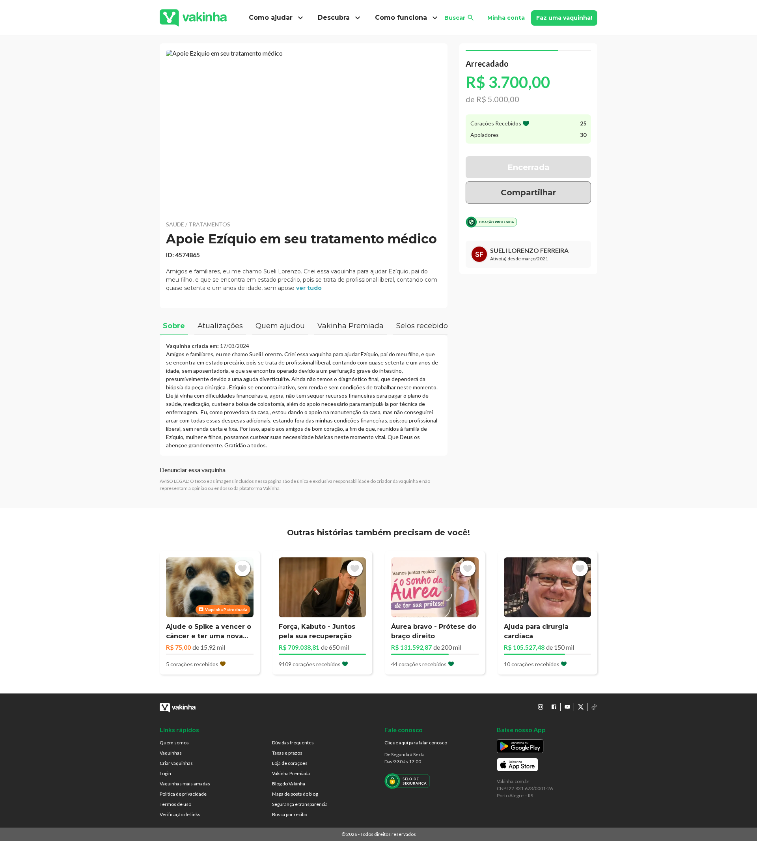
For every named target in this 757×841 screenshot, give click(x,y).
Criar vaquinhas (176, 763)
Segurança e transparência (300, 804)
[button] (303, 130)
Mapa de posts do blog (295, 794)
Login (165, 773)
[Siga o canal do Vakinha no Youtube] (567, 707)
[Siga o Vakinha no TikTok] (594, 707)
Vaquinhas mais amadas (185, 784)
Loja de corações (290, 763)
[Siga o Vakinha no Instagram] (540, 707)
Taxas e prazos (287, 753)
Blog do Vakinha (288, 784)
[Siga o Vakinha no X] (581, 707)
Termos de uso (175, 804)
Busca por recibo (289, 814)
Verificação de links (180, 814)
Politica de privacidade (183, 794)
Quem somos (174, 743)
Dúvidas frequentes (293, 743)
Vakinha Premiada (291, 773)
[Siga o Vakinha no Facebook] (554, 707)
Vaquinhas (171, 753)
